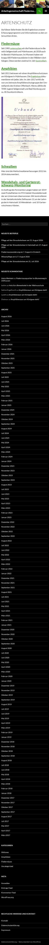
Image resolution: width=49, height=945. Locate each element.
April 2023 (5, 503)
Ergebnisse (36, 76)
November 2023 (8, 471)
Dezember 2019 (7, 686)
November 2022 (8, 527)
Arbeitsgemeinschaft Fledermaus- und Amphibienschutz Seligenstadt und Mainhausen (18, 10)
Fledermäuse (10, 43)
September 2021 (8, 587)
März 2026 (5, 340)
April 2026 (5, 335)
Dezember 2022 (7, 522)
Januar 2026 (6, 349)
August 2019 (6, 704)
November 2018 (8, 746)
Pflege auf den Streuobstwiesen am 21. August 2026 (22, 240)
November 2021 (8, 583)
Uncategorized (7, 866)
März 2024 (5, 452)
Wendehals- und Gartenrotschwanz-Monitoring (21, 183)
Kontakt (4, 921)
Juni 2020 (5, 657)
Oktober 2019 (7, 695)
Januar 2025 (6, 405)
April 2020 (5, 667)
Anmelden (5, 883)
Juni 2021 (5, 601)
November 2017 (8, 802)
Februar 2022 (6, 569)
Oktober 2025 (7, 363)
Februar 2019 (6, 732)
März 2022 (5, 564)
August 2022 (6, 541)
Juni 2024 (5, 438)
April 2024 (5, 447)
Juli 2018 (5, 765)
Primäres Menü (46, 11)
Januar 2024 (6, 461)
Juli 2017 (5, 821)
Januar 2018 (6, 793)
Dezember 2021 (7, 578)
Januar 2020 (6, 681)
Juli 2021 (5, 597)
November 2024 (8, 414)
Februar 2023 (6, 513)
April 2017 (5, 830)
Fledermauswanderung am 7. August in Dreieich (20, 252)
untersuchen (16, 48)
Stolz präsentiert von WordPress (30, 942)
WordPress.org (7, 897)
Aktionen (5, 852)
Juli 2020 (5, 653)
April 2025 (5, 391)
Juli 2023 (5, 489)
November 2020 (8, 634)
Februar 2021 (6, 620)
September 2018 (8, 756)
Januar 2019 (6, 737)
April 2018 (5, 779)
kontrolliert (41, 60)
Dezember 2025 (7, 354)
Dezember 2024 (7, 410)
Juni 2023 (5, 494)
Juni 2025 (5, 382)
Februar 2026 (6, 344)
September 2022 (8, 536)
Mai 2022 (5, 555)
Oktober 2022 (7, 531)
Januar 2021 (6, 625)
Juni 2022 (5, 550)
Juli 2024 (5, 433)
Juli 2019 (5, 709)
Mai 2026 (5, 330)
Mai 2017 (5, 826)
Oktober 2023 (7, 475)
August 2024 (6, 428)
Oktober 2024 (7, 419)
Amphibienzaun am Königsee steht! (33, 290)
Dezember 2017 (7, 798)
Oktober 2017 (7, 807)
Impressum (5, 930)
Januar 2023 (6, 517)
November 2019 (8, 690)
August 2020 (6, 648)
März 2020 (5, 672)
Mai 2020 (5, 662)
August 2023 (6, 485)
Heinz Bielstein (7, 278)
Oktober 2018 (7, 751)
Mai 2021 (5, 606)
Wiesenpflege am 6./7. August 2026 (15, 257)
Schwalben (9, 166)
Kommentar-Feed (8, 893)
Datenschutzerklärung (10, 925)
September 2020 (8, 643)
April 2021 (5, 611)
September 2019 (8, 700)
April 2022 (5, 559)
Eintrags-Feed (7, 888)
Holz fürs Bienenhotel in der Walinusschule (26, 285)
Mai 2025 (5, 386)
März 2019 (5, 728)
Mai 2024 (5, 442)
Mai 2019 (5, 718)
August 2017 (6, 816)
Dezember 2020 (7, 629)
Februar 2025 (6, 400)
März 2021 (5, 615)
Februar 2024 (6, 456)
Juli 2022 (5, 545)
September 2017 (8, 812)
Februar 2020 (6, 676)
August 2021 (6, 592)
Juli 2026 (5, 321)
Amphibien (9, 68)
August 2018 (6, 760)
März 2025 (5, 396)
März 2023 (5, 508)
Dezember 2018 (7, 742)
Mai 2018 (5, 774)
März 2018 (5, 784)
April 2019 (5, 723)
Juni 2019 (5, 714)
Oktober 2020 (7, 639)
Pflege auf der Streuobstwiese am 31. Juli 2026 (20, 261)
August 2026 (6, 316)
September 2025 (8, 368)
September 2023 (8, 480)
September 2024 (8, 424)
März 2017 (5, 835)
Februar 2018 (6, 788)
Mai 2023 (5, 499)
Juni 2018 (5, 770)
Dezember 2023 (7, 466)
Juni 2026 (5, 326)
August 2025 (6, 372)
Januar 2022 (6, 573)
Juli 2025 (5, 377)
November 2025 (8, 358)
